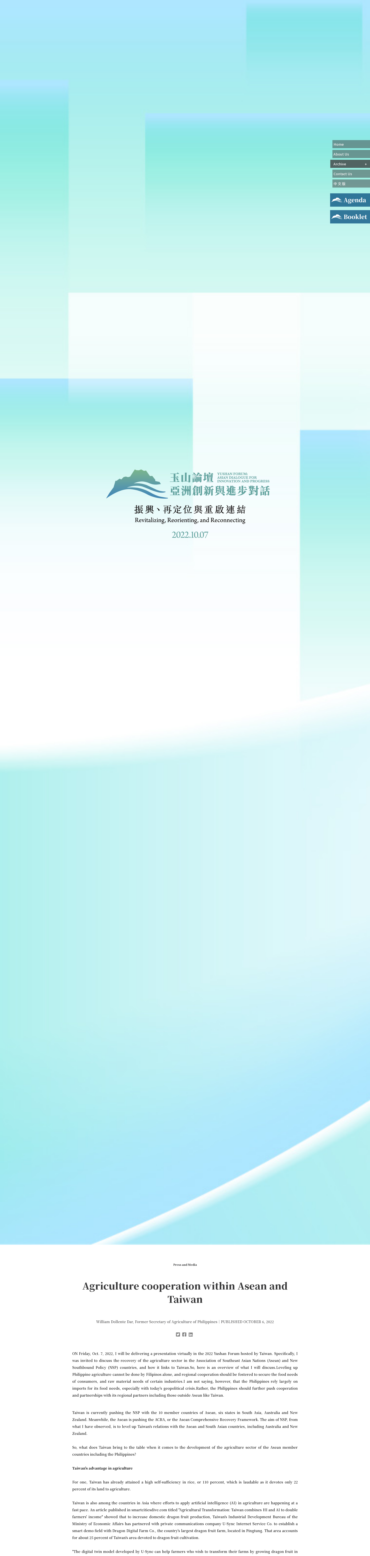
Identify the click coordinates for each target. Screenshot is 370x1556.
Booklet (336, 212)
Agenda (335, 195)
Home (339, 144)
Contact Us (343, 173)
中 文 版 (340, 183)
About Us (341, 153)
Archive (340, 163)
